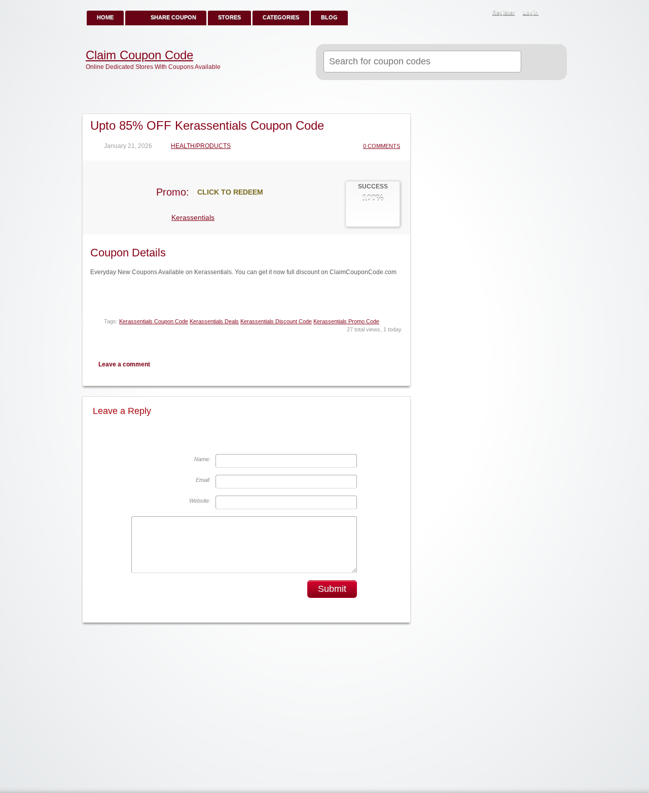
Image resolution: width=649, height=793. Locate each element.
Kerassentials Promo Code (346, 321)
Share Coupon (173, 17)
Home (105, 17)
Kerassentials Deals (214, 321)
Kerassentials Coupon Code (153, 321)
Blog (329, 17)
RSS (554, 13)
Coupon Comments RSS (343, 364)
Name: (202, 459)
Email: (203, 480)
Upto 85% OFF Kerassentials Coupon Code (207, 125)
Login (530, 12)
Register (503, 12)
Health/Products (201, 146)
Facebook (378, 364)
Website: (199, 501)
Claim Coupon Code (139, 55)
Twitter (360, 364)
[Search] (539, 62)
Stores (229, 17)
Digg (396, 364)
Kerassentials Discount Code (276, 321)
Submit (332, 589)
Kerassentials (192, 217)
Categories (281, 17)
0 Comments (381, 146)
